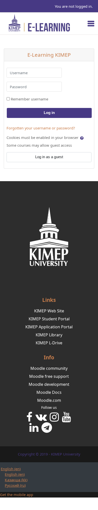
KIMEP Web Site (49, 311)
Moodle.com (49, 400)
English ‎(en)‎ (11, 468)
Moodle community (49, 368)
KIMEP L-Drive (49, 343)
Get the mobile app (16, 494)
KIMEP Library (49, 335)
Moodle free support (49, 376)
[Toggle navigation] (91, 23)
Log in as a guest (49, 157)
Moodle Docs (49, 392)
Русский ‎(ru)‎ (15, 485)
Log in (49, 113)
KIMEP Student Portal (49, 319)
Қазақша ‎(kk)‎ (16, 479)
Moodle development (49, 384)
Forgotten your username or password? (41, 127)
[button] (82, 138)
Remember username (29, 98)
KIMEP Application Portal (49, 327)
